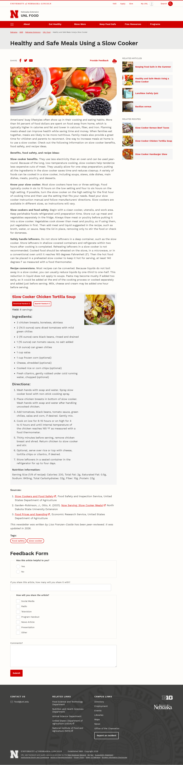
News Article (27, 622)
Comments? (16, 643)
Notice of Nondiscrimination (61, 757)
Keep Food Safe (108, 24)
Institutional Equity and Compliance (35, 757)
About (27, 24)
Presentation (27, 627)
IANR (21, 32)
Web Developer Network (76, 755)
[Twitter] (25, 60)
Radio (24, 606)
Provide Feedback (99, 60)
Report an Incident (106, 735)
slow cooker (35, 540)
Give (131, 4)
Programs (155, 24)
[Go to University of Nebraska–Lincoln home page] (14, 14)
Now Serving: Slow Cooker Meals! (82, 505)
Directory (99, 701)
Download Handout (20, 304)
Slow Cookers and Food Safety (34, 496)
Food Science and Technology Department (67, 703)
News (97, 724)
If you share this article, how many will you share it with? (40, 582)
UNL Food (30, 16)
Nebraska (13, 32)
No (22, 571)
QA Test (90, 755)
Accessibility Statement (104, 755)
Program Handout (30, 617)
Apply (122, 4)
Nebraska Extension (30, 12)
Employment (101, 706)
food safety (18, 540)
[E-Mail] (31, 60)
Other (24, 632)
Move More (80, 24)
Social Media (27, 601)
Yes (23, 566)
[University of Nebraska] (163, 706)
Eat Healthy (55, 24)
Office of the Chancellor (106, 728)
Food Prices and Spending (31, 514)
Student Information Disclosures (114, 757)
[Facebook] (20, 60)
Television (26, 611)
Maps (97, 719)
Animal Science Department (66, 716)
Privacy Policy (79, 757)
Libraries (98, 715)
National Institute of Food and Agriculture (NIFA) (67, 729)
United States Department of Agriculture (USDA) (67, 722)
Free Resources (133, 24)
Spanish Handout (41, 304)
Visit (114, 4)
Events (98, 710)
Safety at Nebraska (93, 757)
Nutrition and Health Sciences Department (67, 710)
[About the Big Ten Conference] (167, 697)
